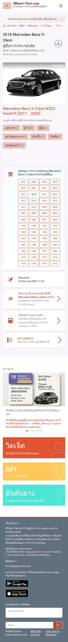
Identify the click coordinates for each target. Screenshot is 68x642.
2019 (23, 194)
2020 (54, 188)
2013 (44, 200)
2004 (54, 213)
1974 (33, 263)
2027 (23, 182)
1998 (33, 226)
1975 (23, 263)
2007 (23, 213)
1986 (33, 245)
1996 (54, 226)
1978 (33, 257)
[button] (34, 19)
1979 (23, 257)
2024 (54, 182)
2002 (33, 219)
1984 (54, 245)
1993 (44, 232)
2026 (33, 182)
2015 (23, 200)
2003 (23, 219)
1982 (33, 251)
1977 (44, 257)
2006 (33, 213)
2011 (23, 207)
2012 (54, 200)
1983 (23, 251)
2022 (33, 188)
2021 (44, 188)
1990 (33, 238)
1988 (54, 238)
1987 (23, 245)
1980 (54, 251)
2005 (44, 213)
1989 (44, 238)
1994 (33, 232)
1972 (54, 263)
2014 (33, 200)
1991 (23, 238)
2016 (54, 194)
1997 (44, 226)
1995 (23, 232)
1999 (23, 226)
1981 (44, 251)
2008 (54, 207)
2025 (44, 182)
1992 (54, 232)
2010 (33, 207)
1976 (54, 257)
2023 (23, 188)
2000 (54, 219)
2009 (44, 207)
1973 (44, 263)
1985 (44, 245)
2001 (44, 219)
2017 (44, 194)
